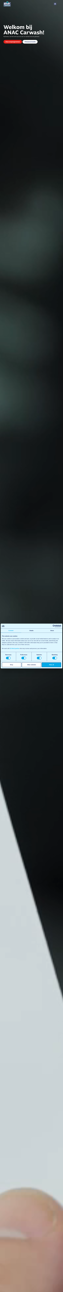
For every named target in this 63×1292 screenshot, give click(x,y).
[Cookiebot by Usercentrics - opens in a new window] (54, 626)
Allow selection (31, 664)
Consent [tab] (10, 630)
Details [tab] (32, 630)
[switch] (23, 658)
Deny (11, 664)
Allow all (51, 664)
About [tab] (52, 630)
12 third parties (14, 648)
